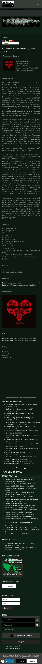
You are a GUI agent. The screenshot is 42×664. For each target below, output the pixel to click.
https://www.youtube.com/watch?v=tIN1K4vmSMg (19, 338)
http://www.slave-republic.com (12, 283)
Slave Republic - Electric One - (21, 463)
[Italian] (9, 41)
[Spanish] (13, 41)
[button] (4, 472)
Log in (21, 641)
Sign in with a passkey (23, 635)
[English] (3, 41)
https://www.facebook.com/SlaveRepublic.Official (19, 285)
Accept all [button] (9, 661)
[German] (7, 41)
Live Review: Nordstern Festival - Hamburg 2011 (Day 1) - (22, 445)
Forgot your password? (12, 646)
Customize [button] (32, 661)
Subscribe (8, 608)
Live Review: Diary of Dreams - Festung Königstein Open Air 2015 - (23, 423)
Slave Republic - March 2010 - (21, 457)
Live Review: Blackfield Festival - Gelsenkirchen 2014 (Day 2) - (22, 432)
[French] (5, 41)
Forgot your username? (12, 648)
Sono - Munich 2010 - (18, 459)
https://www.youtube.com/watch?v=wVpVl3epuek (19, 340)
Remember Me (9, 629)
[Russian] (11, 41)
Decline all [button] (20, 661)
